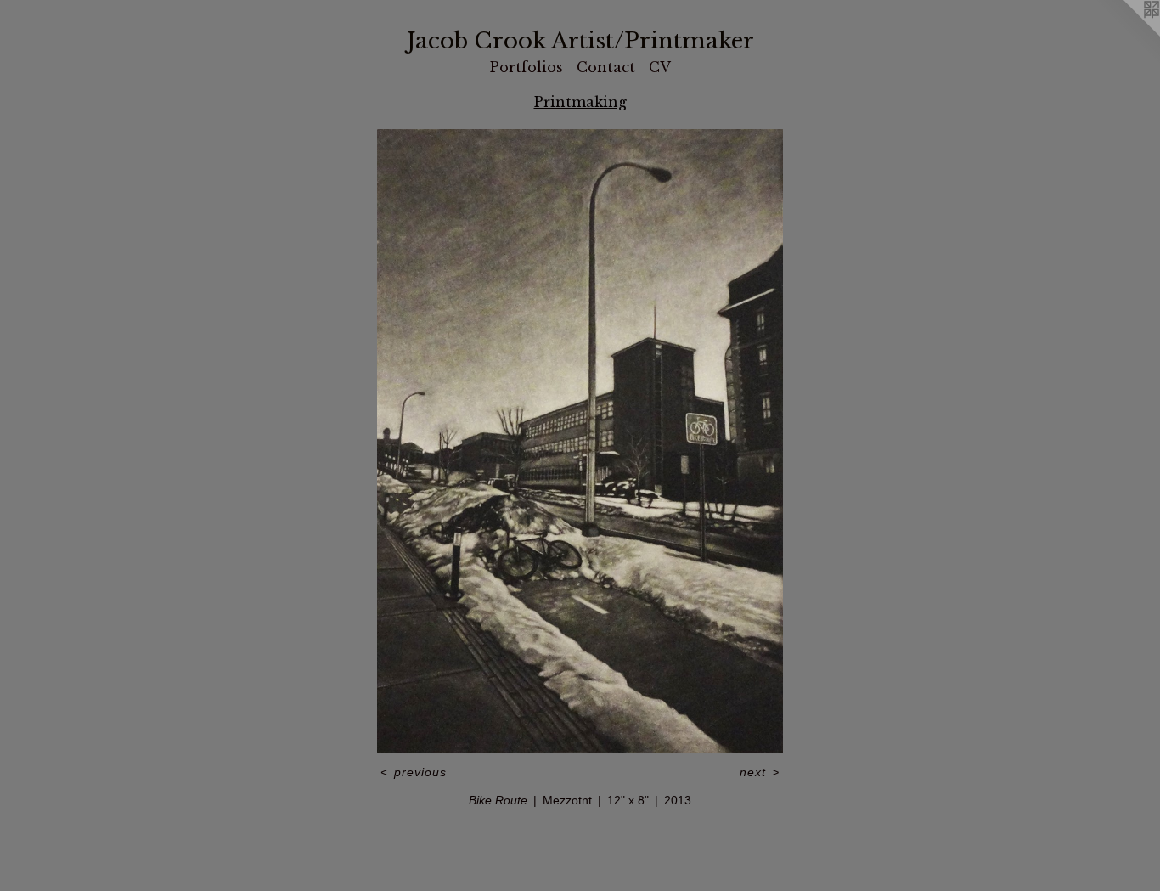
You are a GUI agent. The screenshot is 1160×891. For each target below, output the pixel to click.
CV (660, 67)
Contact (606, 67)
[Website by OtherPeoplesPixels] (1126, 34)
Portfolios (526, 67)
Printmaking (580, 101)
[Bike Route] (579, 441)
